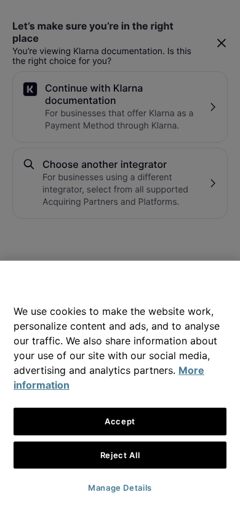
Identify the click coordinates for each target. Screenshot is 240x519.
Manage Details (120, 488)
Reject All (120, 455)
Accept (120, 421)
